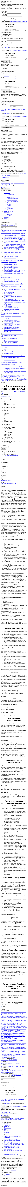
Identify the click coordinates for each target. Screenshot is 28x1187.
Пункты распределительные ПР (12, 309)
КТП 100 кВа (12, 1070)
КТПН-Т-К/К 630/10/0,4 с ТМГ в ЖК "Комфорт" (13, 1020)
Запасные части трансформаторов (10, 357)
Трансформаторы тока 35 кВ (11, 281)
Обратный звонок (5, 222)
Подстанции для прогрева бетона (12, 248)
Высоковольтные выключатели (9, 338)
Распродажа (17, 376)
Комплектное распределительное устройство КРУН (12, 322)
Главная (6, 1123)
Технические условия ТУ (13, 198)
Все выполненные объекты (8, 1022)
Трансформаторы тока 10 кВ (11, 279)
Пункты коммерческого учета (8, 335)
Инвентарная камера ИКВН (11, 328)
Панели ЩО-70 (8, 295)
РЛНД (5, 347)
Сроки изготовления (12, 201)
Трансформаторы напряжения (8, 262)
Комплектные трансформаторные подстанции (13, 233)
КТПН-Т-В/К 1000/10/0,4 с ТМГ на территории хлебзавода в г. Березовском (13, 1043)
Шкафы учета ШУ (8, 306)
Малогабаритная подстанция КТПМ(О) (14, 240)
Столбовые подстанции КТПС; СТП (13, 237)
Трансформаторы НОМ (10, 269)
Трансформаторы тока (6, 277)
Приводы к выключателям (11, 341)
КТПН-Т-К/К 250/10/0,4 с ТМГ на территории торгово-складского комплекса (13, 1017)
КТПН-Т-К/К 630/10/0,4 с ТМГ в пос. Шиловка (13, 1054)
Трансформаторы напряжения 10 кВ (13, 273)
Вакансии (9, 210)
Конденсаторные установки (8, 364)
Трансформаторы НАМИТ (11, 267)
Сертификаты (10, 194)
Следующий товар (6, 396)
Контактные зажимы (9, 360)
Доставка (9, 214)
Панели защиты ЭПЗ (9, 292)
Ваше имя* (3, 12)
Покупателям (7, 212)
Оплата (9, 215)
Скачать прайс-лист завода (8, 225)
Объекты (6, 217)
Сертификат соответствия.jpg (8, 483)
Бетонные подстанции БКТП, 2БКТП (14, 249)
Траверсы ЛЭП (20, 375)
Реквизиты (10, 208)
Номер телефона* (5, 44)
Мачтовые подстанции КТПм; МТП (13, 238)
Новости (6, 218)
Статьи (9, 205)
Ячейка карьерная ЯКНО (10, 320)
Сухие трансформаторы (10, 258)
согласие (6, 19)
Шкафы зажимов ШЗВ (10, 299)
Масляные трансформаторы (11, 256)
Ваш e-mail (3, 104)
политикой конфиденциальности (18, 21)
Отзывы (9, 204)
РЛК (5, 349)
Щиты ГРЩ (7, 310)
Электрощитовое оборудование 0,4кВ (11, 286)
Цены (8, 207)
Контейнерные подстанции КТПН (13, 245)
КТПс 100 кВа (4, 1070)
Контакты (6, 219)
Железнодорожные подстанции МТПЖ (14, 244)
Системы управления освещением (13, 296)
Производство (10, 197)
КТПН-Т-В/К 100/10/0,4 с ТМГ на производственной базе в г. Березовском (11, 1039)
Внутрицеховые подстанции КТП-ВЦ (14, 247)
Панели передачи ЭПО (10, 293)
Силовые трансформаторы (8, 253)
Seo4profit (13, 1170)
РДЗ (5, 350)
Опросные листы (8, 211)
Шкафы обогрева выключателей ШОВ (14, 300)
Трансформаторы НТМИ (10, 264)
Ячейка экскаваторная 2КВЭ (11, 327)
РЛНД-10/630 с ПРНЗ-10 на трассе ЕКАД (12, 1036)
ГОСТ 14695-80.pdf (6, 480)
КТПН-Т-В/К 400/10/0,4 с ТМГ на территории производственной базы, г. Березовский (13, 1032)
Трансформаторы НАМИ (10, 266)
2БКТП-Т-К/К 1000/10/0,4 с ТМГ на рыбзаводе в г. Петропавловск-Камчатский (14, 1048)
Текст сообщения (5, 107)
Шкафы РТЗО (7, 305)
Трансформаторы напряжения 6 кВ (13, 271)
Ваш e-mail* (4, 15)
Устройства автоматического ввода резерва (15, 297)
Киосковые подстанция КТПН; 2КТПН (14, 235)
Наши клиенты (11, 202)
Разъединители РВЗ (9, 352)
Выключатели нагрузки (10, 353)
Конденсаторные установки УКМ (13, 366)
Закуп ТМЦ (10, 195)
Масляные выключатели (10, 342)
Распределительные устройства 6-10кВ (11, 316)
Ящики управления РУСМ (11, 307)
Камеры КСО (7, 318)
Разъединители (20, 345)
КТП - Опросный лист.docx (11, 455)
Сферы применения (12, 200)
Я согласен (4, 1185)
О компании (7, 193)
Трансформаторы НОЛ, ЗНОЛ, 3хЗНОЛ (14, 270)
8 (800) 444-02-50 (22, 173)
